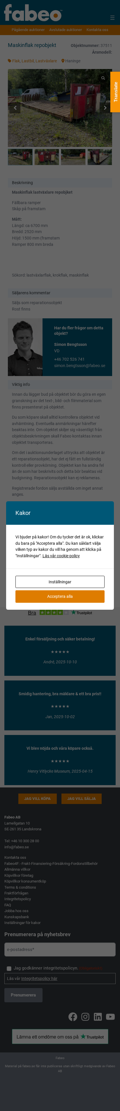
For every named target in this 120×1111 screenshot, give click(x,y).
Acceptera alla (60, 596)
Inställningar (60, 582)
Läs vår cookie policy (61, 555)
